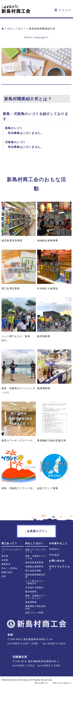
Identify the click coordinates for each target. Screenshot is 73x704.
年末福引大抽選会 (34, 587)
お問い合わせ (57, 560)
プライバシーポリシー (62, 683)
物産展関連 (31, 602)
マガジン (54, 549)
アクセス (54, 555)
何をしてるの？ (34, 543)
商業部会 (6, 564)
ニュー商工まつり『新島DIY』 (34, 582)
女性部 (5, 560)
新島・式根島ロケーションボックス (35, 597)
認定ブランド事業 (34, 612)
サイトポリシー (41, 683)
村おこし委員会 (9, 568)
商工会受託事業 (33, 570)
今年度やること (58, 543)
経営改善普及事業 (34, 562)
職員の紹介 (7, 572)
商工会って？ (9, 543)
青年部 (5, 556)
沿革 (4, 576)
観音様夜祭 (31, 591)
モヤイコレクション (59, 567)
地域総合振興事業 (34, 566)
